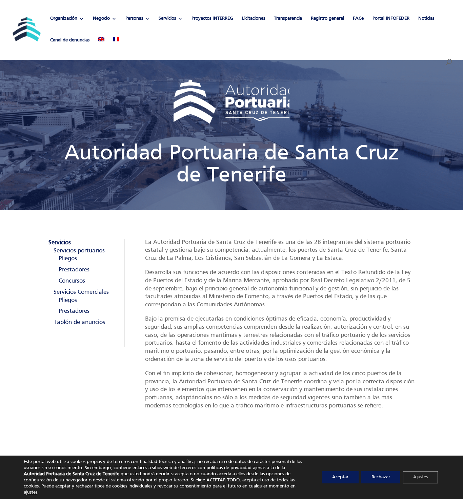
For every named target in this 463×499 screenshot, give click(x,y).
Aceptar (340, 477)
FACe (358, 18)
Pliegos (68, 259)
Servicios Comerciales (81, 292)
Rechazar (380, 477)
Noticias (426, 18)
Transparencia (288, 18)
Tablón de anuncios (79, 322)
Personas (134, 18)
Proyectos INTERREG (212, 18)
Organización (63, 18)
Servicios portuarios (79, 251)
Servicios (167, 18)
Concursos (72, 281)
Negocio (101, 18)
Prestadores (74, 270)
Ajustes (420, 477)
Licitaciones (253, 18)
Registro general (327, 18)
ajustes (30, 492)
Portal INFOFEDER (391, 18)
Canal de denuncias (69, 40)
